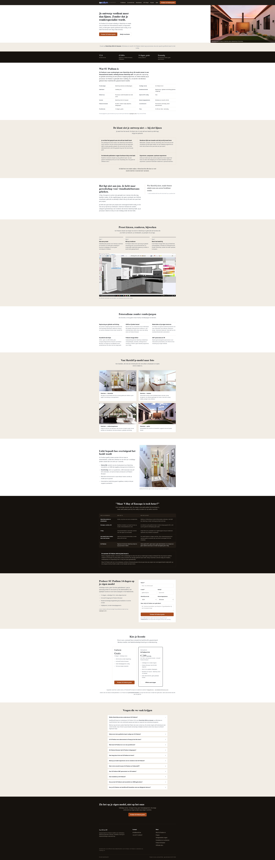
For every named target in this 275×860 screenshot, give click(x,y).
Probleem (123, 2)
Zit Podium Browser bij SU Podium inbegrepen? (122, 750)
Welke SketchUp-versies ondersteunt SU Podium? (123, 717)
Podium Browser (160, 842)
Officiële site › (159, 845)
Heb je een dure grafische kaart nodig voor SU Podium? (125, 734)
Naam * (143, 582)
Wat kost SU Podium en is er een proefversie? (122, 745)
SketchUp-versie (145, 596)
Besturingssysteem (163, 596)
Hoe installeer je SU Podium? (117, 776)
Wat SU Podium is (161, 832)
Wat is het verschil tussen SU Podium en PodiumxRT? (124, 766)
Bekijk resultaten (125, 34)
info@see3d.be (136, 832)
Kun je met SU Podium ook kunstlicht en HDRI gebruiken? (126, 782)
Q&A (157, 2)
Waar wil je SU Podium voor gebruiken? (151, 603)
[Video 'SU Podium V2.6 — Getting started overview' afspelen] (137, 274)
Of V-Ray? (146, 2)
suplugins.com (132, 113)
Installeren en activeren (162, 840)
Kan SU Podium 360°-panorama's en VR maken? (122, 771)
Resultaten (139, 2)
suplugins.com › (103, 611)
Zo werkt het (130, 2)
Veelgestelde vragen (161, 837)
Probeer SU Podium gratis (168, 2)
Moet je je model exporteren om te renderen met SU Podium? (127, 760)
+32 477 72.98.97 (137, 835)
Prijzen (152, 2)
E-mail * (143, 589)
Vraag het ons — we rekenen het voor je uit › (158, 690)
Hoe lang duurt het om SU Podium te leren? (121, 755)
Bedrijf (159, 589)
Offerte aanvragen (150, 682)
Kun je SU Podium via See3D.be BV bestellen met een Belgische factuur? (130, 787)
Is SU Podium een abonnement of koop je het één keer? (125, 739)
